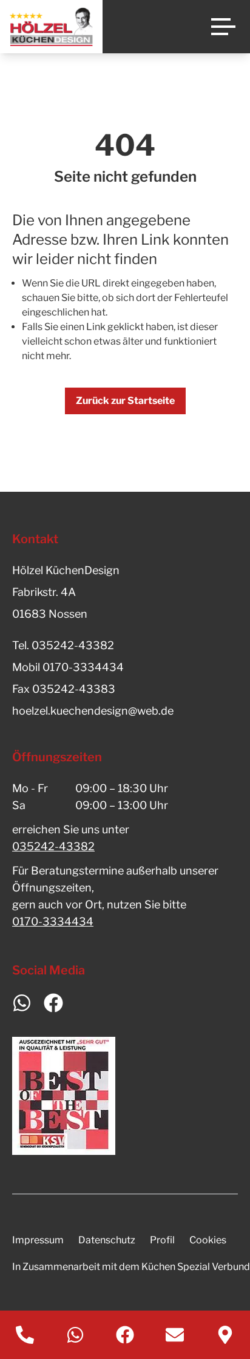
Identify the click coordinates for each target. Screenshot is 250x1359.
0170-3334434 (52, 921)
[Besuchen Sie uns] (225, 1335)
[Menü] (223, 26)
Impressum (38, 1240)
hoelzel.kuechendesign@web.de (93, 710)
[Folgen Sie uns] (125, 1335)
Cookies (207, 1240)
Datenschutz (106, 1240)
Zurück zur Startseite (125, 400)
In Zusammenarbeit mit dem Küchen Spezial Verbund (131, 1266)
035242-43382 (53, 846)
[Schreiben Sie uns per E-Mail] (175, 1335)
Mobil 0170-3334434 (68, 667)
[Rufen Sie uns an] (25, 1335)
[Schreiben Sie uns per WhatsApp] (75, 1335)
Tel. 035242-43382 (63, 645)
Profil (162, 1240)
